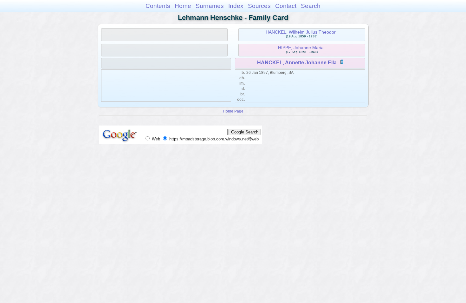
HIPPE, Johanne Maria (301, 47)
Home (183, 6)
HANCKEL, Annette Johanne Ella (297, 62)
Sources (259, 6)
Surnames (210, 6)
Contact (285, 6)
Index (235, 6)
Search (310, 6)
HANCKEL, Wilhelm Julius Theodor (301, 32)
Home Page (233, 111)
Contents (158, 6)
